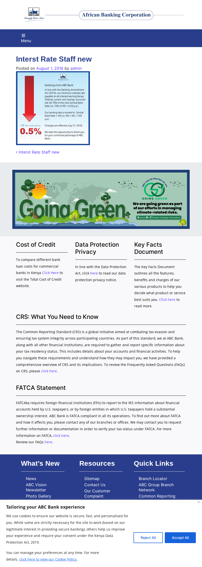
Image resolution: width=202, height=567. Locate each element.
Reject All (148, 537)
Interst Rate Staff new (38, 152)
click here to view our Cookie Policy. (48, 559)
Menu (26, 40)
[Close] (199, 502)
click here (49, 371)
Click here (167, 299)
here (94, 273)
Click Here (51, 272)
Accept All (180, 537)
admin (76, 68)
